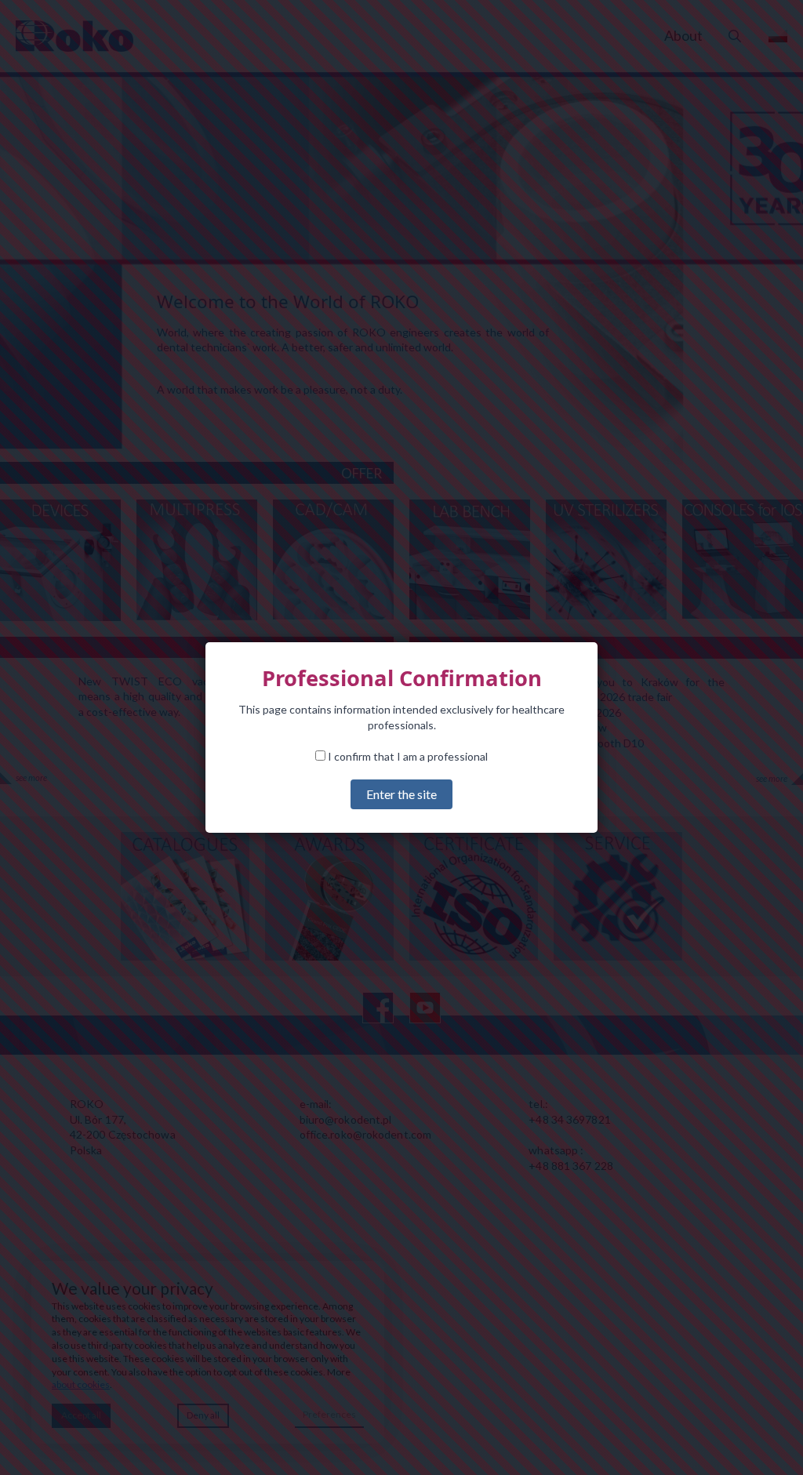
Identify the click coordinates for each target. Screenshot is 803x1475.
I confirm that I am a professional (406, 756)
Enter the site (401, 794)
